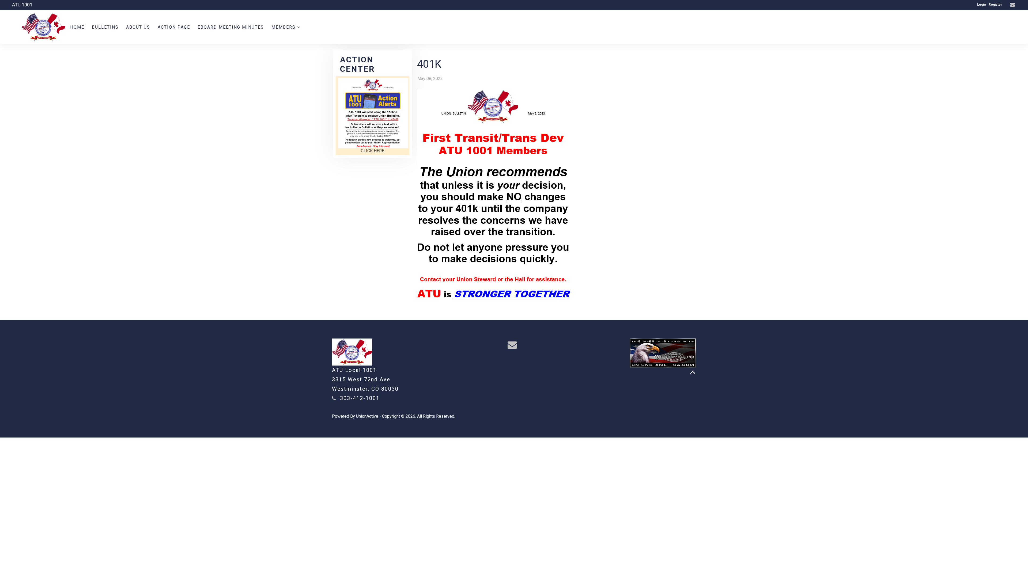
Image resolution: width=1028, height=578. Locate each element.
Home (77, 27)
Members (284, 27)
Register (995, 4)
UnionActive (367, 416)
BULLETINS (105, 27)
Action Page (174, 27)
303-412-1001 (360, 398)
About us (138, 27)
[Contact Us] (1013, 4)
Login (981, 4)
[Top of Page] (692, 372)
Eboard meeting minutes (231, 27)
